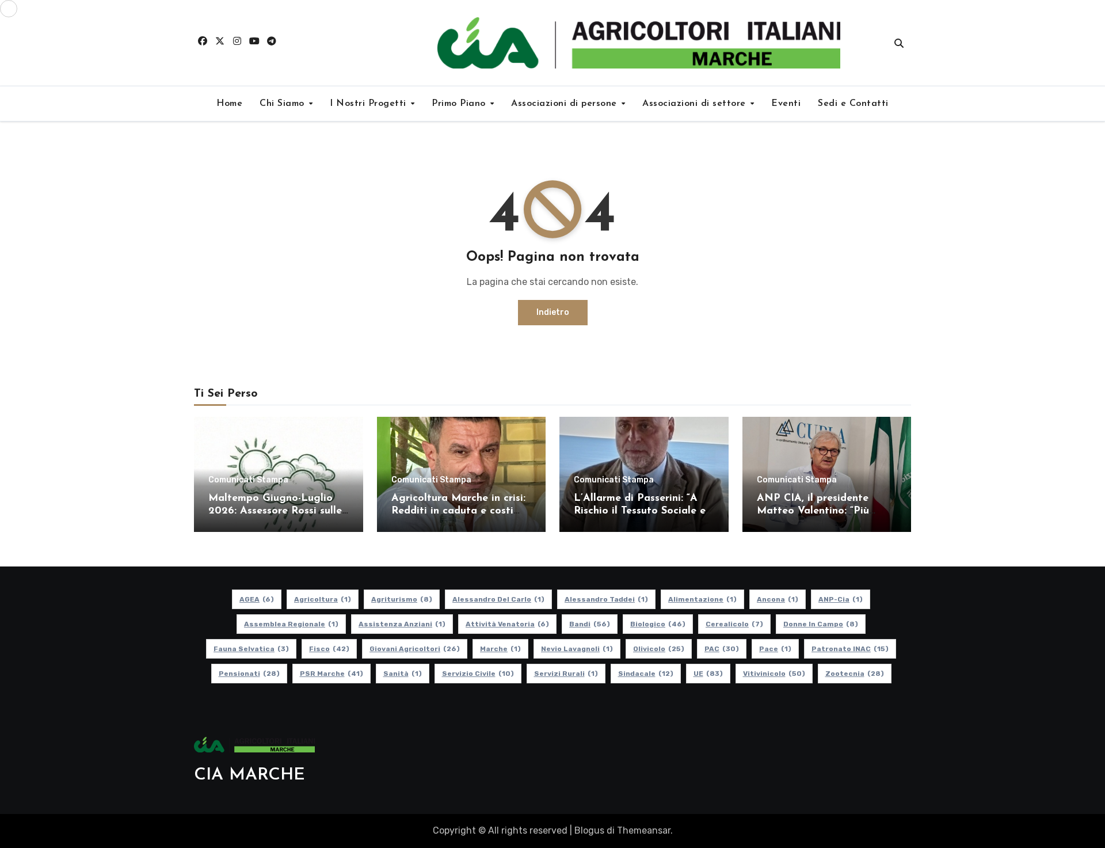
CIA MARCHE (249, 775)
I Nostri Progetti (369, 103)
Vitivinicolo (774, 674)
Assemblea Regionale (291, 624)
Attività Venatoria (507, 624)
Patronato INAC (850, 649)
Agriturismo (401, 599)
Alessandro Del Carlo (498, 599)
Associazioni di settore (695, 103)
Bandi (589, 624)
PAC (721, 649)
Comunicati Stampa (248, 480)
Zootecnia (854, 674)
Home (229, 103)
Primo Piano (460, 103)
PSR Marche (331, 674)
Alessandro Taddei (606, 599)
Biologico (657, 624)
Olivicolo (658, 649)
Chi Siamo (283, 103)
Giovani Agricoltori (414, 649)
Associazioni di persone (565, 103)
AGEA (256, 599)
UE (708, 674)
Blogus (589, 830)
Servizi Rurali (566, 674)
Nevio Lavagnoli (577, 649)
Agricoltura (322, 599)
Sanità (402, 674)
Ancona (777, 599)
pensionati (249, 674)
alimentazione (702, 599)
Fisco (329, 649)
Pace (775, 649)
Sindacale (645, 674)
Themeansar (643, 830)
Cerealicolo (734, 624)
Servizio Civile (478, 674)
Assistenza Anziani (402, 624)
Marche (500, 649)
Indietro (552, 312)
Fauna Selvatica (251, 649)
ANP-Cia (840, 599)
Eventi (786, 103)
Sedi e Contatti (853, 103)
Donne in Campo (820, 624)
